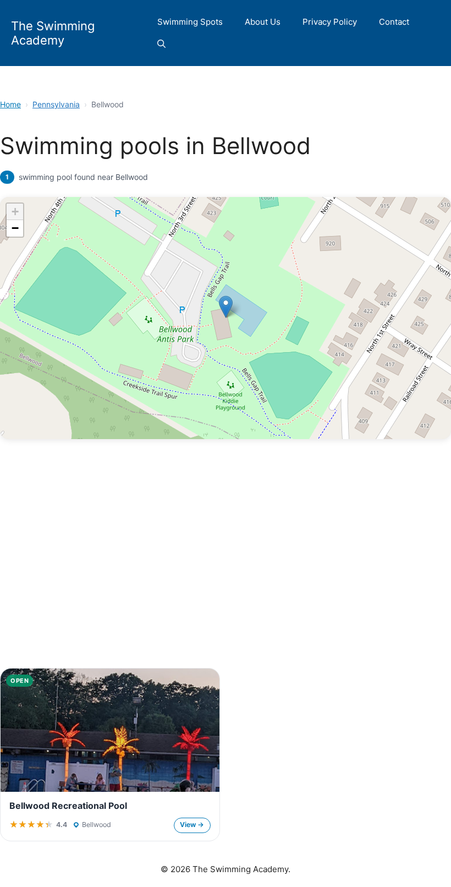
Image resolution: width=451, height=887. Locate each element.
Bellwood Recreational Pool (68, 805)
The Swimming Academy (53, 33)
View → (192, 824)
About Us (262, 22)
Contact (394, 22)
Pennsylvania (56, 104)
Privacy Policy (329, 22)
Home (10, 104)
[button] (161, 44)
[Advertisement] (225, 576)
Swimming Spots (190, 22)
